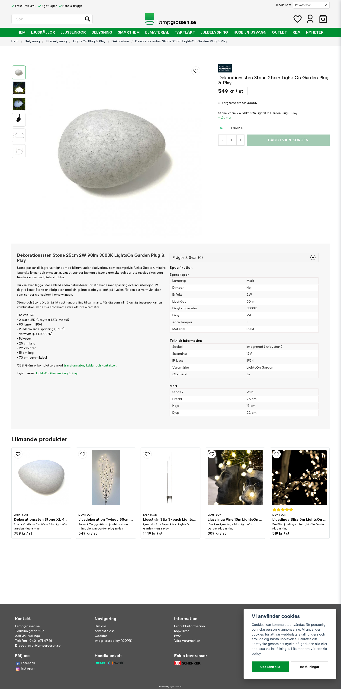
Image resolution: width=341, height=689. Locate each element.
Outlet (279, 32)
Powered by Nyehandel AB (170, 687)
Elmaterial (157, 32)
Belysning (101, 32)
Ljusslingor (73, 32)
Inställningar (309, 667)
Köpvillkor (181, 631)
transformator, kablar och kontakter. (90, 365)
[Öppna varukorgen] (323, 19)
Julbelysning (214, 32)
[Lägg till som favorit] (297, 19)
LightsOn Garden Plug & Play (56, 373)
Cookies (101, 636)
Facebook (28, 663)
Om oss (100, 626)
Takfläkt (185, 32)
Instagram (28, 668)
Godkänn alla (270, 667)
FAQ (177, 636)
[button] (87, 19)
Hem (21, 32)
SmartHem (129, 32)
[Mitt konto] (310, 19)
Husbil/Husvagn (250, 32)
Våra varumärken (187, 641)
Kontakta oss (105, 631)
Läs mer (226, 117)
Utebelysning (56, 41)
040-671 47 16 (40, 641)
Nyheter (315, 32)
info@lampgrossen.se (44, 646)
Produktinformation (189, 626)
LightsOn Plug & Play (89, 41)
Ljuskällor (43, 32)
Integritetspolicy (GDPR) (113, 641)
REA (296, 32)
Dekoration (120, 41)
